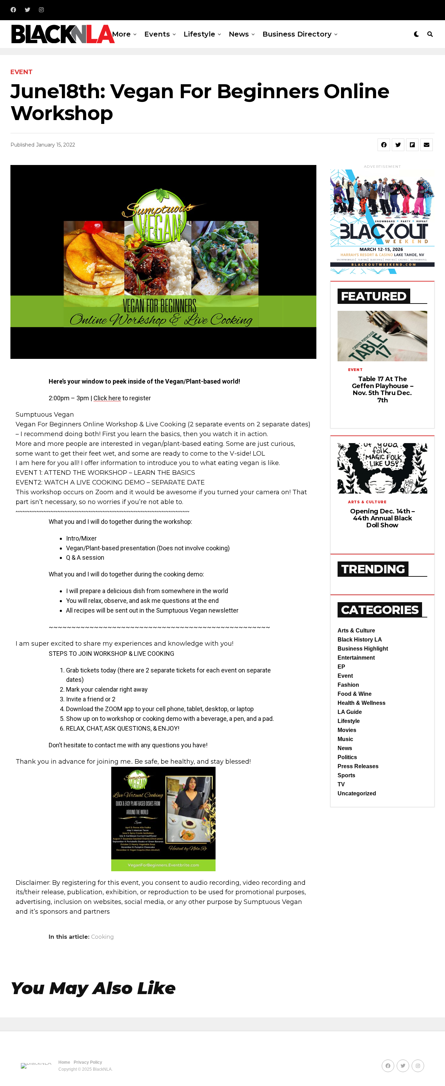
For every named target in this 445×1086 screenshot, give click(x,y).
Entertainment (356, 658)
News (239, 34)
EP (341, 667)
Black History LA (360, 640)
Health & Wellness (362, 703)
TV (341, 784)
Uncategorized (357, 793)
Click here (107, 398)
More (121, 34)
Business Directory (297, 34)
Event (345, 676)
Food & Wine (355, 694)
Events (157, 34)
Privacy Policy (88, 1062)
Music (345, 739)
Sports (346, 775)
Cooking (102, 937)
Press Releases (358, 766)
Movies (347, 730)
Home (64, 1062)
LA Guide (350, 712)
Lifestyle (199, 34)
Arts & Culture (356, 631)
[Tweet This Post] (398, 145)
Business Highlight (363, 649)
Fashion (348, 685)
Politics (347, 757)
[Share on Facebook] (384, 145)
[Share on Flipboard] (412, 145)
